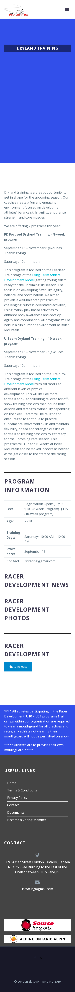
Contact (13, 805)
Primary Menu (67, 9)
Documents (15, 812)
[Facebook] (35, 957)
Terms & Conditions (22, 790)
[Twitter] (40, 957)
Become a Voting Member (26, 820)
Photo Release (17, 666)
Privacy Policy (17, 797)
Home (11, 783)
